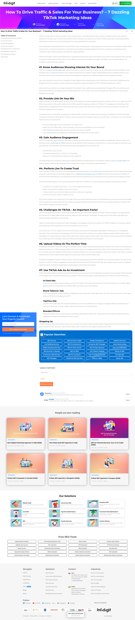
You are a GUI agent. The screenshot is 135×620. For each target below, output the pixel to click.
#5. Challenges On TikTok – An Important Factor (10, 48)
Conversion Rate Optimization (109, 511)
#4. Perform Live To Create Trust (7, 46)
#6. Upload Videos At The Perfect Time (8, 51)
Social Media (7, 28)
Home (2, 28)
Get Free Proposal (125, 3)
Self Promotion (11, 439)
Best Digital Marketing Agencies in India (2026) (24, 443)
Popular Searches (4, 56)
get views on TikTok (58, 143)
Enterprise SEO (104, 502)
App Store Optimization (68, 511)
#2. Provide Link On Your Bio (6, 40)
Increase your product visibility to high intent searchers (72, 504)
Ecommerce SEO (66, 503)
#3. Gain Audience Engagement (7, 43)
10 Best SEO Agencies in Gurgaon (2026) (105, 478)
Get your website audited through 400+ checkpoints (33, 504)
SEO (24, 521)
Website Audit (27, 503)
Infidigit (51, 399)
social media (58, 70)
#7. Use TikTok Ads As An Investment (8, 54)
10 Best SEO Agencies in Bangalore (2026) (64, 478)
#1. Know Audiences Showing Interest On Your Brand (11, 38)
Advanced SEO (95, 439)
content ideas (121, 160)
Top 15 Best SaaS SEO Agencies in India (63, 443)
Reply (128, 394)
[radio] (72, 616)
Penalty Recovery (66, 521)
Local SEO (26, 511)
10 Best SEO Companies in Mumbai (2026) (22, 478)
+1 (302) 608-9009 (76, 580)
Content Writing (105, 521)
